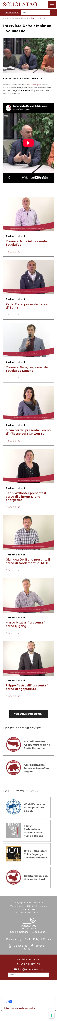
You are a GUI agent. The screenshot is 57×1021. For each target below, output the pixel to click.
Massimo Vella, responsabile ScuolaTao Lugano (27, 368)
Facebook (39, 946)
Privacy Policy (14, 939)
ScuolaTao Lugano (32, 84)
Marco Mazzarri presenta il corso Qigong (25, 624)
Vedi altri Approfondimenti (28, 713)
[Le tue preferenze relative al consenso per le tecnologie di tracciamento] (51, 1015)
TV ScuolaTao (20, 946)
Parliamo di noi (15, 236)
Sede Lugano (39, 932)
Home (6, 18)
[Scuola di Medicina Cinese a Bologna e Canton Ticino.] (28, 4)
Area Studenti (12, 12)
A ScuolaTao (13, 251)
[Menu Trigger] (52, 4)
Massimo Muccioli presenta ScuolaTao (26, 243)
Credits (47, 939)
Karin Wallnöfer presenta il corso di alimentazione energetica (26, 496)
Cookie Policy (32, 939)
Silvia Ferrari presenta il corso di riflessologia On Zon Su (28, 431)
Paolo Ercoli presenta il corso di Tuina (27, 306)
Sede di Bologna (19, 932)
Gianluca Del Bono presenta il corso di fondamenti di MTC (28, 561)
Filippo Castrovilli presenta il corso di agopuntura (27, 687)
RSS (29, 949)
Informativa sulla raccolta (19, 1008)
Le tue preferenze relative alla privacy (31, 1002)
